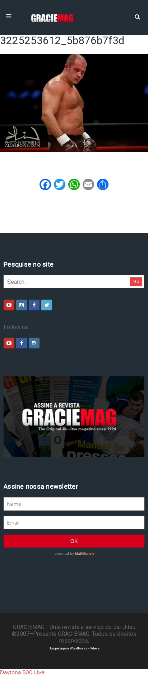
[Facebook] (34, 305)
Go (136, 281)
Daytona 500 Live (22, 672)
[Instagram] (21, 305)
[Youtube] (9, 305)
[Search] (137, 16)
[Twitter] (46, 305)
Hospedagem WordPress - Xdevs (74, 648)
